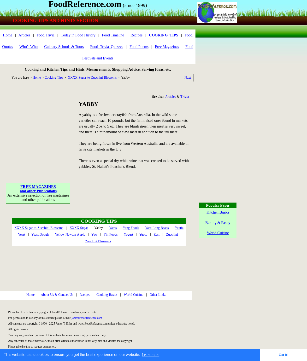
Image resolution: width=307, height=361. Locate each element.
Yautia (179, 228)
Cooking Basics (106, 295)
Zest (156, 234)
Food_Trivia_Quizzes (106, 47)
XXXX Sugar (79, 228)
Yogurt (128, 234)
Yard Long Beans (157, 228)
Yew (94, 234)
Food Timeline (113, 35)
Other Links (158, 295)
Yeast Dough (40, 234)
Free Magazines (167, 47)
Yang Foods (131, 228)
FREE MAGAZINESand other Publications (38, 189)
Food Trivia (45, 35)
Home (7, 35)
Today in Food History (78, 35)
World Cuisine (133, 295)
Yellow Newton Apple (70, 234)
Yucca (143, 234)
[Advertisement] (38, 130)
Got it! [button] (284, 355)
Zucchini (172, 234)
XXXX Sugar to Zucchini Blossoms (92, 77)
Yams (113, 228)
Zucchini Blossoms (98, 241)
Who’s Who (28, 47)
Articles (24, 35)
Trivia (184, 97)
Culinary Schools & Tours (64, 47)
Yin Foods (111, 234)
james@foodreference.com (87, 318)
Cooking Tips (54, 77)
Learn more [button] (150, 355)
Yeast (21, 234)
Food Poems (139, 47)
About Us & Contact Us (57, 295)
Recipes (136, 35)
